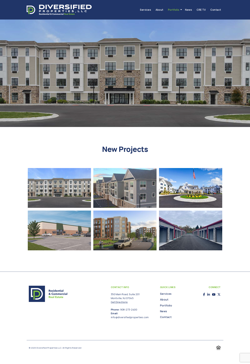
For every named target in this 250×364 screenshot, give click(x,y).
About (159, 9)
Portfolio (173, 9)
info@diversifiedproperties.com (130, 317)
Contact (215, 9)
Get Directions (119, 302)
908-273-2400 (128, 309)
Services (145, 9)
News (188, 9)
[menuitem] (145, 9)
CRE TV (201, 9)
